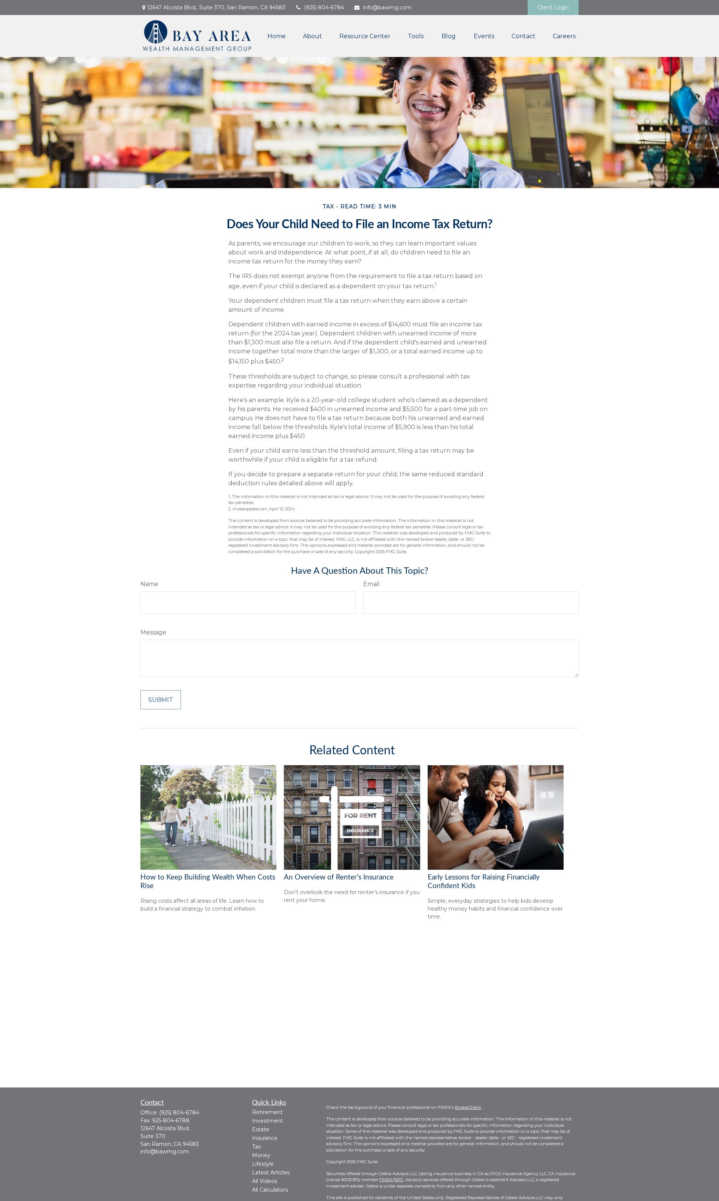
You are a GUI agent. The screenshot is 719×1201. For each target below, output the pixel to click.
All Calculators (270, 1189)
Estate (260, 1129)
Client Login (553, 7)
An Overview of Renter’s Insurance (339, 877)
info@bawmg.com (387, 7)
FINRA (385, 1179)
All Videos (264, 1181)
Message (153, 632)
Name (149, 584)
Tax (256, 1146)
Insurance (264, 1138)
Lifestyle (263, 1164)
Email (371, 584)
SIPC (398, 1179)
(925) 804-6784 (324, 7)
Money (261, 1155)
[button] (276, 36)
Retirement (267, 1112)
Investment (267, 1120)
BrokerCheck (468, 1107)
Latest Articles (270, 1172)
